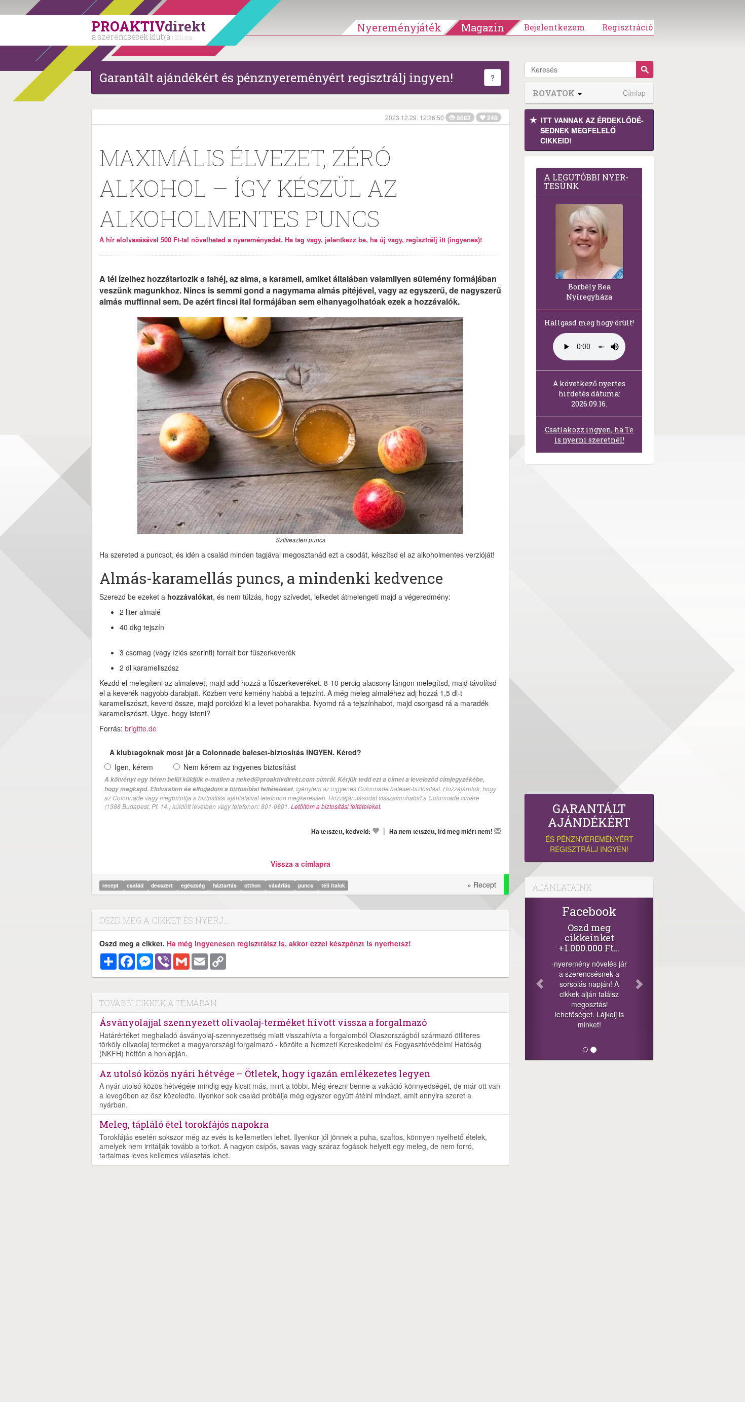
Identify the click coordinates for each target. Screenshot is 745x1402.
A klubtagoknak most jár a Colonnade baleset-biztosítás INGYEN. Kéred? (235, 752)
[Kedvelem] (375, 830)
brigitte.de (141, 728)
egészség (193, 885)
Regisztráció (627, 27)
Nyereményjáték (399, 27)
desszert (162, 885)
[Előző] (534, 979)
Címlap (634, 93)
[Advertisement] (589, 631)
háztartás (225, 885)
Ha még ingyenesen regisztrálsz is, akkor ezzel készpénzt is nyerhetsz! (289, 943)
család (136, 885)
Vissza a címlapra (300, 864)
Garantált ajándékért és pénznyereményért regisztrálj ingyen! (276, 77)
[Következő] (643, 979)
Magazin (482, 27)
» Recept (481, 884)
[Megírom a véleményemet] (497, 830)
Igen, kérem (134, 767)
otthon (253, 885)
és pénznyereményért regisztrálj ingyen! (589, 828)
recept (111, 885)
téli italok (333, 885)
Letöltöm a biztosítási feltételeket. (336, 806)
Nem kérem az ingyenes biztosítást (239, 767)
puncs (306, 885)
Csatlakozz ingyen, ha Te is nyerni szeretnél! (589, 435)
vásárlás (280, 885)
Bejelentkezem (554, 27)
